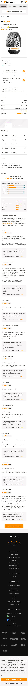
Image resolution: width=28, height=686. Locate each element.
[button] (14, 186)
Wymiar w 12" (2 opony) (9, 135)
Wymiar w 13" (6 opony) (9, 140)
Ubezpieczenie (14, 554)
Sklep (14, 596)
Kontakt (14, 623)
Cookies (14, 576)
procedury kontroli (7, 223)
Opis (14, 125)
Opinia (20, 125)
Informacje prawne (14, 565)
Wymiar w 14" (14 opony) (9, 144)
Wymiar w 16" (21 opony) (9, 152)
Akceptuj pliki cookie (14, 679)
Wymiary (8, 125)
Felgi (9, 6)
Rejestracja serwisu (14, 563)
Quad (20, 6)
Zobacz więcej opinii (14, 526)
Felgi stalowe (14, 588)
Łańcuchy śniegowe (14, 593)
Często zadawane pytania (14, 626)
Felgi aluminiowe (14, 590)
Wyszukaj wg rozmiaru (15, 11)
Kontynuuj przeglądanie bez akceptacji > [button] (17, 658)
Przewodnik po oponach (14, 557)
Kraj (14, 571)
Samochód (3, 6)
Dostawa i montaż (14, 604)
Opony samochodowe (14, 585)
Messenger (12, 620)
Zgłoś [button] (4, 254)
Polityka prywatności (14, 573)
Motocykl (14, 6)
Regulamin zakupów (14, 568)
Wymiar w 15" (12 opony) (9, 148)
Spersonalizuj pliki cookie (14, 683)
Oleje (14, 599)
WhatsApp (12, 616)
